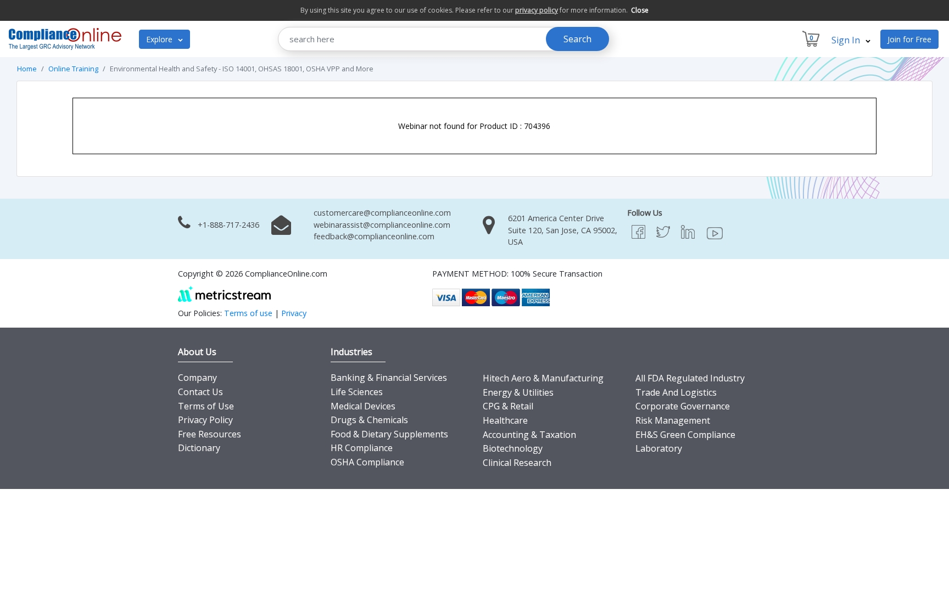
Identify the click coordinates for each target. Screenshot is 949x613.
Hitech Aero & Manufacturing (543, 378)
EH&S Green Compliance (685, 435)
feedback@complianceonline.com (374, 236)
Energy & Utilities (518, 392)
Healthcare (505, 420)
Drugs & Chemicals (369, 420)
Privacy (293, 313)
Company (197, 378)
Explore (160, 39)
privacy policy (536, 10)
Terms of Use (206, 406)
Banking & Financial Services (389, 378)
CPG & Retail (508, 406)
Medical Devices (363, 406)
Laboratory (658, 448)
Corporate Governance (682, 406)
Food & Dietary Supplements (389, 434)
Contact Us (200, 392)
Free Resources (209, 434)
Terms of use (248, 313)
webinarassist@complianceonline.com (382, 225)
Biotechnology (513, 448)
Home (27, 69)
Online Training (73, 69)
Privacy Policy (205, 420)
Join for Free (909, 39)
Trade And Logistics (676, 392)
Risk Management (672, 420)
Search (577, 39)
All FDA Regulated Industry (690, 378)
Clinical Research (517, 463)
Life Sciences (357, 392)
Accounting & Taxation (529, 435)
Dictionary (199, 448)
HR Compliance (362, 448)
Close (640, 10)
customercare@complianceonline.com (382, 212)
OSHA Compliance (367, 462)
